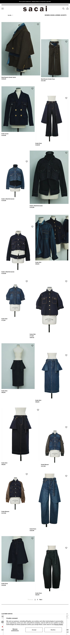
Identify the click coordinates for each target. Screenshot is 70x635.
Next (40, 599)
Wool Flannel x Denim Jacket (8, 77)
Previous (30, 599)
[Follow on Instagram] (2, 622)
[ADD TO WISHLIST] (38, 24)
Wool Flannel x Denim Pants (48, 79)
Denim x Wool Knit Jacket (7, 199)
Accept (34, 630)
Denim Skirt (4, 390)
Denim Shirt (38, 262)
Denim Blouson (45, 464)
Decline (53, 630)
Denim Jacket (4, 133)
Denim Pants (38, 143)
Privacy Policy (58, 624)
